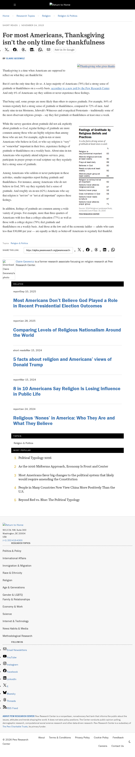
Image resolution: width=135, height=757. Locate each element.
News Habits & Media (15, 628)
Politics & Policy (12, 551)
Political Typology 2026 (35, 458)
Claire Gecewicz (15, 58)
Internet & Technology (16, 621)
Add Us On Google (65, 49)
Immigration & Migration (17, 565)
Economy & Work (13, 606)
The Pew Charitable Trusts (15, 726)
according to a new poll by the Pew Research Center (80, 88)
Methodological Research (17, 636)
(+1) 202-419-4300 (12, 540)
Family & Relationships (16, 599)
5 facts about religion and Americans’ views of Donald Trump (62, 362)
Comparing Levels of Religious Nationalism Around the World (67, 332)
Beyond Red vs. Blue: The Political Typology (49, 500)
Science (7, 614)
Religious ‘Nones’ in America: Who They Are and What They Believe (64, 420)
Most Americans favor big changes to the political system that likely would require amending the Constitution (66, 477)
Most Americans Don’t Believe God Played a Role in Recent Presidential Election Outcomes (65, 303)
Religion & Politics (19, 243)
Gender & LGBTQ (13, 594)
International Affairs (14, 558)
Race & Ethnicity (12, 572)
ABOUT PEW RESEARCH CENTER (19, 716)
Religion (7, 580)
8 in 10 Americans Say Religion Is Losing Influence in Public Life (66, 391)
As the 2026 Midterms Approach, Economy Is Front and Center (63, 466)
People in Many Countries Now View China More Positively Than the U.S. (66, 489)
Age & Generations (14, 587)
